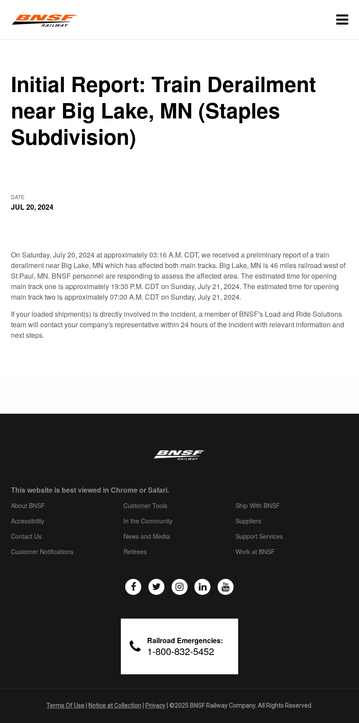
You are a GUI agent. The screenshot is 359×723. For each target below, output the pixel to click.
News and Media (146, 536)
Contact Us (26, 536)
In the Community (147, 521)
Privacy (155, 705)
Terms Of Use (65, 705)
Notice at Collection (114, 705)
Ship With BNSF (258, 506)
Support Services (259, 536)
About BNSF (28, 506)
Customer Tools (145, 506)
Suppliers (248, 521)
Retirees (135, 552)
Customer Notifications (42, 552)
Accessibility (27, 521)
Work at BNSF (255, 552)
